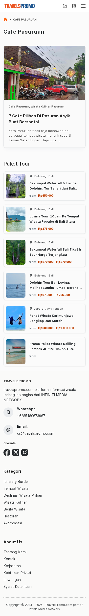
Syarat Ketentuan (17, 586)
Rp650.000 (45, 195)
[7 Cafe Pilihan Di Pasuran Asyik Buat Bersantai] (44, 73)
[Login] (74, 6)
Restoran (10, 516)
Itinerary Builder (16, 481)
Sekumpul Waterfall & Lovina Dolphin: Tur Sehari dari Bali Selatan (53, 188)
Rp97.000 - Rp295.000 (54, 295)
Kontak (9, 558)
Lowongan (12, 579)
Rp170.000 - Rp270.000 (54, 262)
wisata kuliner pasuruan (47, 106)
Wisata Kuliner (15, 502)
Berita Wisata (14, 509)
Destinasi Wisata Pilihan (22, 495)
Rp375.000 (45, 229)
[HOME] (5, 19)
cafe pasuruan (19, 106)
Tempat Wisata (15, 488)
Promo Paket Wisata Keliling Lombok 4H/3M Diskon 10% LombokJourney (52, 348)
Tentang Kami (14, 552)
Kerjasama (12, 565)
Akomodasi (12, 523)
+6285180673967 (31, 415)
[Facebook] (6, 452)
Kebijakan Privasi (17, 572)
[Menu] (83, 6)
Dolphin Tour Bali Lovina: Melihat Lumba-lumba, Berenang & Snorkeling (56, 287)
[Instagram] (24, 452)
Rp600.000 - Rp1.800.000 (56, 328)
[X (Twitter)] (15, 452)
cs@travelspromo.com (35, 433)
